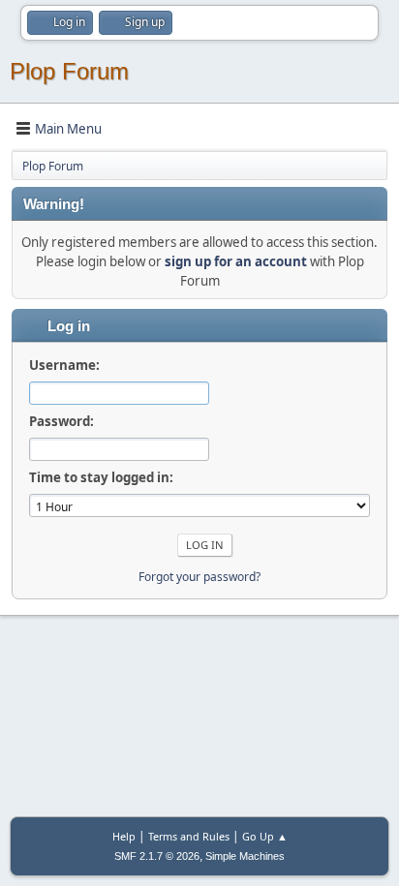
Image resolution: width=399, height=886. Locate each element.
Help (124, 836)
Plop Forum (69, 71)
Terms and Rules (189, 836)
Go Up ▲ (265, 836)
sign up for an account (236, 261)
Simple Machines (245, 856)
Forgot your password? (199, 576)
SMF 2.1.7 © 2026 (157, 856)
